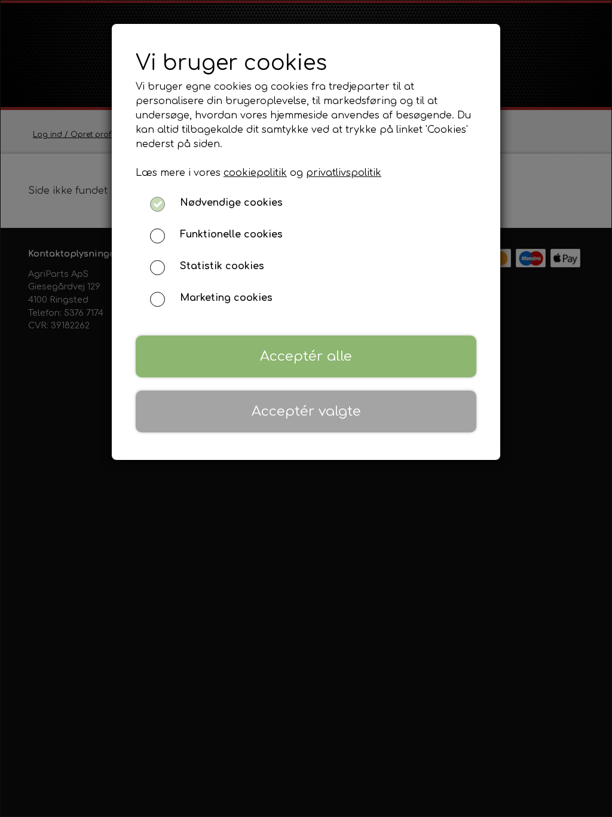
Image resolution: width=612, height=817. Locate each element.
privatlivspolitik (343, 172)
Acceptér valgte (306, 411)
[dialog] (306, 408)
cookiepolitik (255, 172)
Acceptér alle (306, 356)
